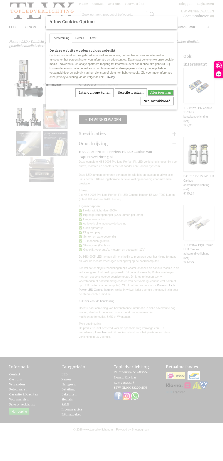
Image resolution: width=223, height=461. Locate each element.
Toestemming (60, 38)
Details (79, 38)
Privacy (110, 77)
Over (93, 38)
